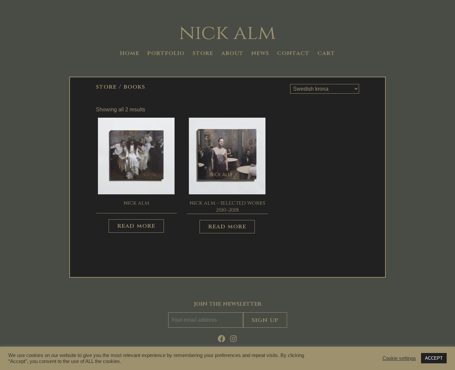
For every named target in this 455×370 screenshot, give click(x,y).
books (134, 87)
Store (106, 87)
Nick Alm (227, 33)
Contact (293, 53)
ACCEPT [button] (434, 358)
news (260, 53)
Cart (326, 53)
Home (129, 53)
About (232, 53)
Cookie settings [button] (399, 358)
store (203, 53)
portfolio (166, 53)
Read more (136, 226)
